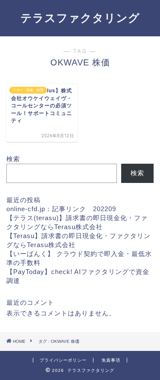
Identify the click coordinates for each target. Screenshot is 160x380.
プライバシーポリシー (63, 360)
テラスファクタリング (80, 17)
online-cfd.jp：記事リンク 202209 (61, 208)
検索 (13, 158)
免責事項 (111, 360)
